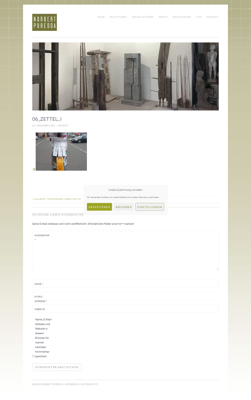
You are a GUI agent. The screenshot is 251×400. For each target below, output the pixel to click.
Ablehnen (124, 206)
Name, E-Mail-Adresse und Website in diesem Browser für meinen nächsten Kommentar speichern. (43, 338)
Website (40, 309)
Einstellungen (149, 206)
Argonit (63, 125)
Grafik (163, 17)
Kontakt (213, 17)
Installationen (143, 17)
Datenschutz (89, 384)
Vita (199, 17)
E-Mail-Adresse (41, 298)
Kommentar (42, 237)
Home (101, 17)
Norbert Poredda (51, 384)
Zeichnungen (182, 17)
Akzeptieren (99, 206)
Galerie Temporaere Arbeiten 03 (56, 199)
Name (39, 284)
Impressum (72, 384)
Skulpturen (118, 17)
